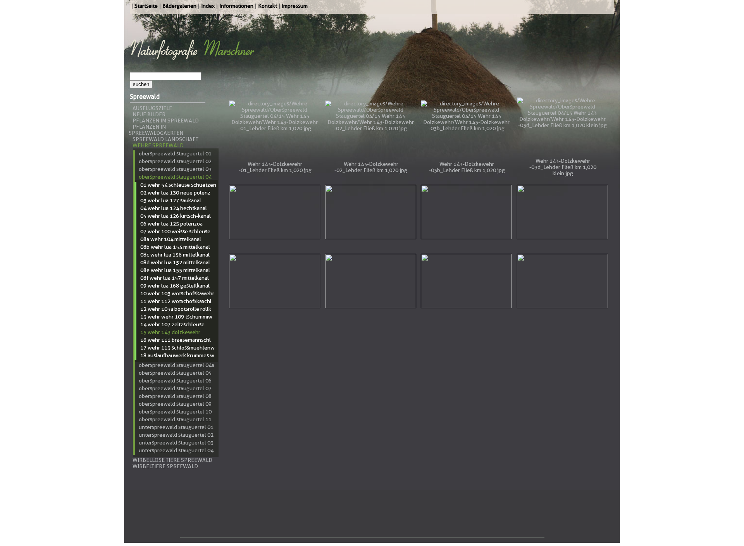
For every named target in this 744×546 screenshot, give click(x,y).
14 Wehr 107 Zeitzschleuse (172, 324)
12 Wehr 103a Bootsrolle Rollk (175, 309)
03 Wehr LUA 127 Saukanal (170, 200)
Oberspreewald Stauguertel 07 (175, 388)
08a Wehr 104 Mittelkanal (170, 239)
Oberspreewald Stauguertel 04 (175, 177)
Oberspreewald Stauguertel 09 (175, 404)
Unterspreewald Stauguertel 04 (176, 450)
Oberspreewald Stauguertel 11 (175, 419)
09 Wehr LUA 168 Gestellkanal (175, 285)
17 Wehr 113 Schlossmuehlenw (177, 347)
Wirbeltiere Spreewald (165, 466)
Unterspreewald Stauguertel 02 (176, 435)
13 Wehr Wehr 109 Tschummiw (176, 316)
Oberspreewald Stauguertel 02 (175, 161)
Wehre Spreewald (158, 145)
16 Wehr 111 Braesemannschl (175, 340)
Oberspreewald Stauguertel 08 (175, 396)
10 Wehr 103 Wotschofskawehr (177, 293)
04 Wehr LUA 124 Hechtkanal (173, 208)
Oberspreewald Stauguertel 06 (175, 380)
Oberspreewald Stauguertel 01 (175, 153)
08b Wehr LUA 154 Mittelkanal (175, 247)
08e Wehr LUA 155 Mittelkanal (175, 270)
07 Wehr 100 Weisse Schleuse (175, 231)
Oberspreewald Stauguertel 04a (176, 365)
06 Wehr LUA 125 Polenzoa (171, 223)
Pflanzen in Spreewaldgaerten (156, 130)
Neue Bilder (149, 114)
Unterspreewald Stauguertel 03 (176, 442)
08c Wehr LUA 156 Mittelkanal (175, 254)
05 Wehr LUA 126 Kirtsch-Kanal (175, 216)
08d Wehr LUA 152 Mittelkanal (175, 262)
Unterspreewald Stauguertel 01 (176, 427)
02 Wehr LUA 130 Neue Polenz (175, 192)
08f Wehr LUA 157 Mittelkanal (174, 278)
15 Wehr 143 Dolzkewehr (170, 332)
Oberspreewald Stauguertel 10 (175, 411)
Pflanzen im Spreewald (166, 120)
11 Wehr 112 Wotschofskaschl (176, 301)
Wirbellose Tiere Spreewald (172, 460)
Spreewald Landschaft (165, 139)
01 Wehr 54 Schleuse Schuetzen (178, 185)
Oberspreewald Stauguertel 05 (175, 373)
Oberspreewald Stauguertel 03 (175, 169)
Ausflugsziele (152, 108)
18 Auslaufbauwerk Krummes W (177, 355)
